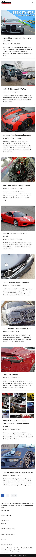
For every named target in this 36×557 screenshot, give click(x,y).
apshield (7, 43)
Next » (14, 495)
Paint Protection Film (27, 548)
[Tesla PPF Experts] (18, 359)
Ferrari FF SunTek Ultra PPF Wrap (16, 185)
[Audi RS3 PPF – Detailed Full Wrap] (18, 313)
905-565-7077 (5, 520)
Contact (9, 548)
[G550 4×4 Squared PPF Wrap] (18, 73)
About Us (16, 548)
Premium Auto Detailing (8, 552)
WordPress (23, 555)
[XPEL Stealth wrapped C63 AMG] (18, 266)
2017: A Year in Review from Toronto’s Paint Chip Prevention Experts (16, 423)
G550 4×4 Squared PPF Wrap (14, 89)
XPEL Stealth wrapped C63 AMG (16, 282)
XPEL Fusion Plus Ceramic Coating (17, 135)
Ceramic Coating (6, 550)
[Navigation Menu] (33, 2)
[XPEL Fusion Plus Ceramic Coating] (18, 119)
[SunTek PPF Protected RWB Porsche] (18, 456)
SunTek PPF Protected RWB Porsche (18, 472)
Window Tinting (17, 550)
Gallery (19, 552)
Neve (11, 555)
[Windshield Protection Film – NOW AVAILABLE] (18, 22)
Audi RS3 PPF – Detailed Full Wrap (17, 328)
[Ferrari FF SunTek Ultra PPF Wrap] (18, 169)
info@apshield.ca (6, 515)
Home (3, 548)
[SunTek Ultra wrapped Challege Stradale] (18, 218)
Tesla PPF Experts (10, 375)
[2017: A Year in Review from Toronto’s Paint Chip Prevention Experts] (18, 405)
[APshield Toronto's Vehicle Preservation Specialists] (6, 2)
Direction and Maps (6, 544)
